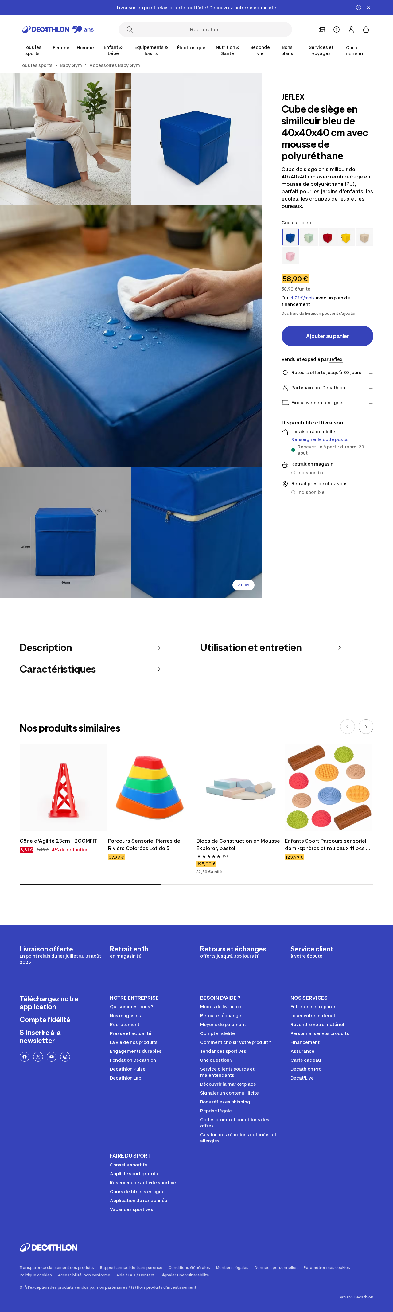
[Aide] (336, 29)
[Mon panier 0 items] (366, 29)
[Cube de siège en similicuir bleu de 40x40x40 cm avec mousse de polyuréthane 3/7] (131, 336)
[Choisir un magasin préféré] (321, 29)
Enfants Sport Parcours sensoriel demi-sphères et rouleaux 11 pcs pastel (326, 845)
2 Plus (243, 585)
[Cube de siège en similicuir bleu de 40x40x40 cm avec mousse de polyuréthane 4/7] (65, 532)
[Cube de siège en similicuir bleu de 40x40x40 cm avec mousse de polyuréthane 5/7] (196, 532)
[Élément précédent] (347, 726)
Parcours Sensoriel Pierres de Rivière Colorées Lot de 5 (144, 844)
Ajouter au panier (327, 336)
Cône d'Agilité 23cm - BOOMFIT (58, 841)
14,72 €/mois (302, 297)
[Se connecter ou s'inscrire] (351, 29)
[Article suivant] (366, 726)
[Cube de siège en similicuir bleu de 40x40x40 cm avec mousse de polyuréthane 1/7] (196, 139)
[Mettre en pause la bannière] (359, 7)
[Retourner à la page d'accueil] (58, 29)
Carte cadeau (354, 50)
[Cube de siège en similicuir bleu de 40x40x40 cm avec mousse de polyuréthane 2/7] (65, 139)
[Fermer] (368, 7)
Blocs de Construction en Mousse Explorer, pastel (238, 844)
